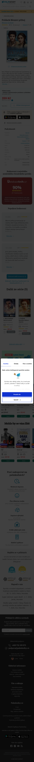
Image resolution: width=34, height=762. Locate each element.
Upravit (16, 400)
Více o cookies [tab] (27, 363)
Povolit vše (17, 394)
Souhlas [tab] (6, 363)
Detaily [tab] (16, 363)
